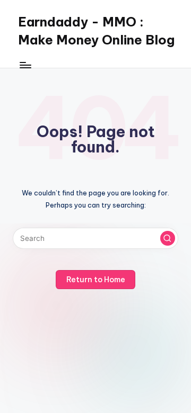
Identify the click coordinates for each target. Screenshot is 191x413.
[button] (167, 238)
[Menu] (25, 65)
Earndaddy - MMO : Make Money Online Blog (96, 31)
